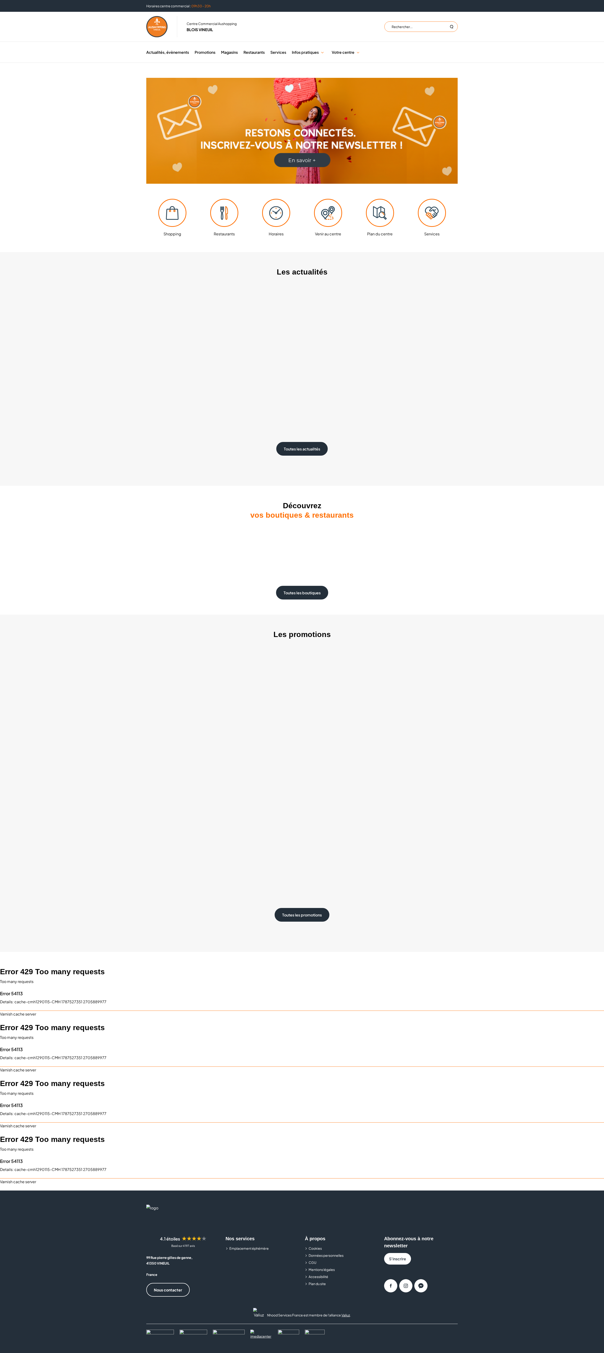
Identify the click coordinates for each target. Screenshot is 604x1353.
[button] (322, 52)
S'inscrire (397, 1258)
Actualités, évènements (167, 52)
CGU (312, 1262)
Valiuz (345, 1315)
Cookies (315, 1248)
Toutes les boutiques (302, 592)
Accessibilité (318, 1276)
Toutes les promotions (302, 914)
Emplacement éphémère (249, 1248)
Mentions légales (322, 1269)
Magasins (229, 52)
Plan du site (317, 1284)
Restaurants (254, 52)
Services (278, 52)
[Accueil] (157, 26)
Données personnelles (326, 1255)
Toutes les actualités (302, 448)
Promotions (205, 52)
